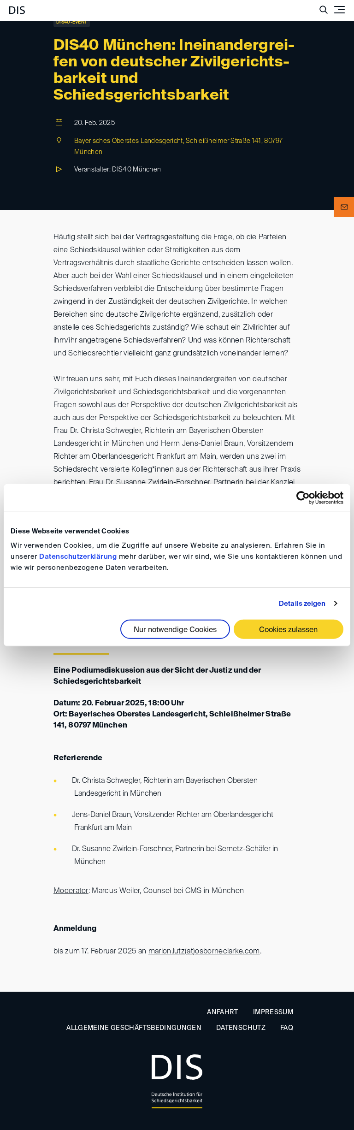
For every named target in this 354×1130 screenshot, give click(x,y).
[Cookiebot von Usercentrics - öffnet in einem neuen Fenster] (303, 497)
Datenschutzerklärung (78, 556)
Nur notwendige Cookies (175, 630)
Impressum (273, 1012)
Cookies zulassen (288, 630)
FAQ (286, 1028)
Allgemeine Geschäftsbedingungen (133, 1028)
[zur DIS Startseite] (17, 6)
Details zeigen (302, 603)
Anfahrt (222, 1012)
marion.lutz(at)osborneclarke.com (204, 951)
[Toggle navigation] (339, 9)
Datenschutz (241, 1028)
